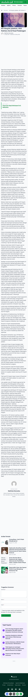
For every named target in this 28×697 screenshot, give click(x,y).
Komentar (3, 589)
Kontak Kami (10, 685)
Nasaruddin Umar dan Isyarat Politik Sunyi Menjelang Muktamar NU (17, 569)
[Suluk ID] (7, 2)
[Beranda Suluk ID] (14, 677)
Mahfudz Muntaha (8, 33)
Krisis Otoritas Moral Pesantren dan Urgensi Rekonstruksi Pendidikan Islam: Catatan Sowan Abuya (17, 560)
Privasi (4, 685)
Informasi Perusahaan (8, 683)
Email (2, 604)
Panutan (6, 10)
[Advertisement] (14, 52)
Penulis (24, 685)
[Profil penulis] (2, 34)
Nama (2, 599)
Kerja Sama (17, 685)
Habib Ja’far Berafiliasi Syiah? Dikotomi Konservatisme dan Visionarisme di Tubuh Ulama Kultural (17, 550)
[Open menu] (25, 2)
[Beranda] (1, 10)
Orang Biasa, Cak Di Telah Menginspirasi (16, 540)
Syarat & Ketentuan (20, 683)
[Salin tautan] (21, 694)
